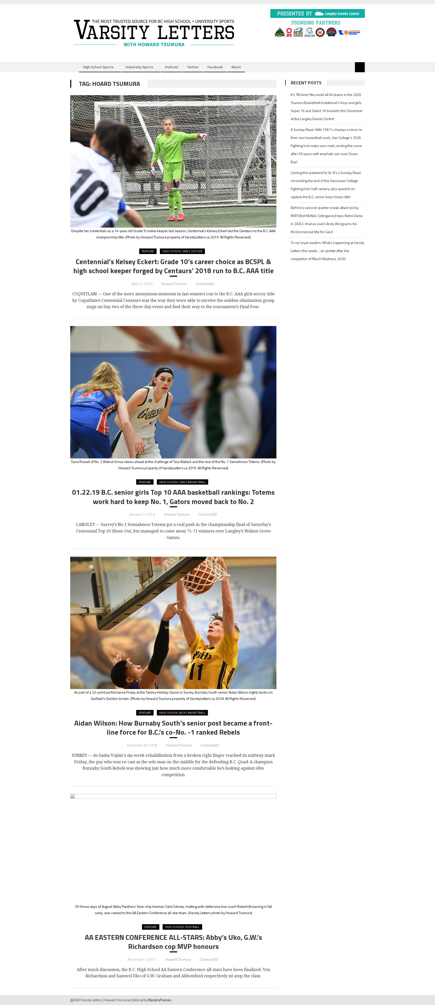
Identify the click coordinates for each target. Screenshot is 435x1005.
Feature (148, 251)
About (236, 66)
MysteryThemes (159, 999)
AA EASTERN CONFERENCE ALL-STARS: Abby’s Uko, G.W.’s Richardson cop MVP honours (173, 942)
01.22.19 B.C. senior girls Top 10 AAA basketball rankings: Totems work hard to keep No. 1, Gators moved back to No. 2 (173, 497)
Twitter (193, 66)
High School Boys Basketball (182, 712)
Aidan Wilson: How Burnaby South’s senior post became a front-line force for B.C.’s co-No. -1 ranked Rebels (173, 728)
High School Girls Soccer (182, 251)
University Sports (139, 66)
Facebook (215, 66)
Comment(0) (205, 283)
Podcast (171, 66)
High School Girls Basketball (182, 482)
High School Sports (98, 66)
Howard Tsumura (174, 283)
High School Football (182, 926)
